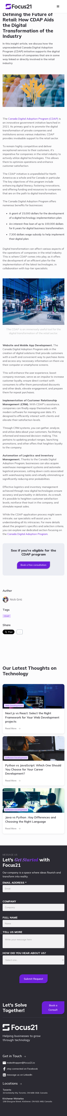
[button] (58, 6)
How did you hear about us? (24, 953)
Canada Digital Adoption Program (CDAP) (33, 118)
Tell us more (12, 932)
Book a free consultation (33, 564)
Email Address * (15, 882)
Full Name (10, 917)
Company (9, 901)
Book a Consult (53, 1007)
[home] (17, 6)
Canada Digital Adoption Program (27, 534)
